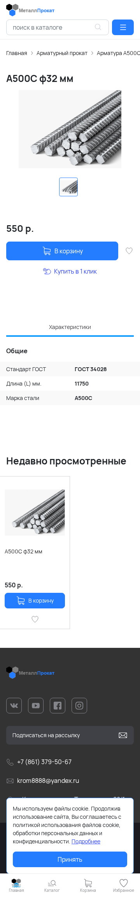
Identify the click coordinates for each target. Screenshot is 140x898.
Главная (16, 53)
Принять (70, 859)
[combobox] (57, 27)
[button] (123, 27)
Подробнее (86, 841)
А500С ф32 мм (23, 551)
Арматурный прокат (62, 53)
